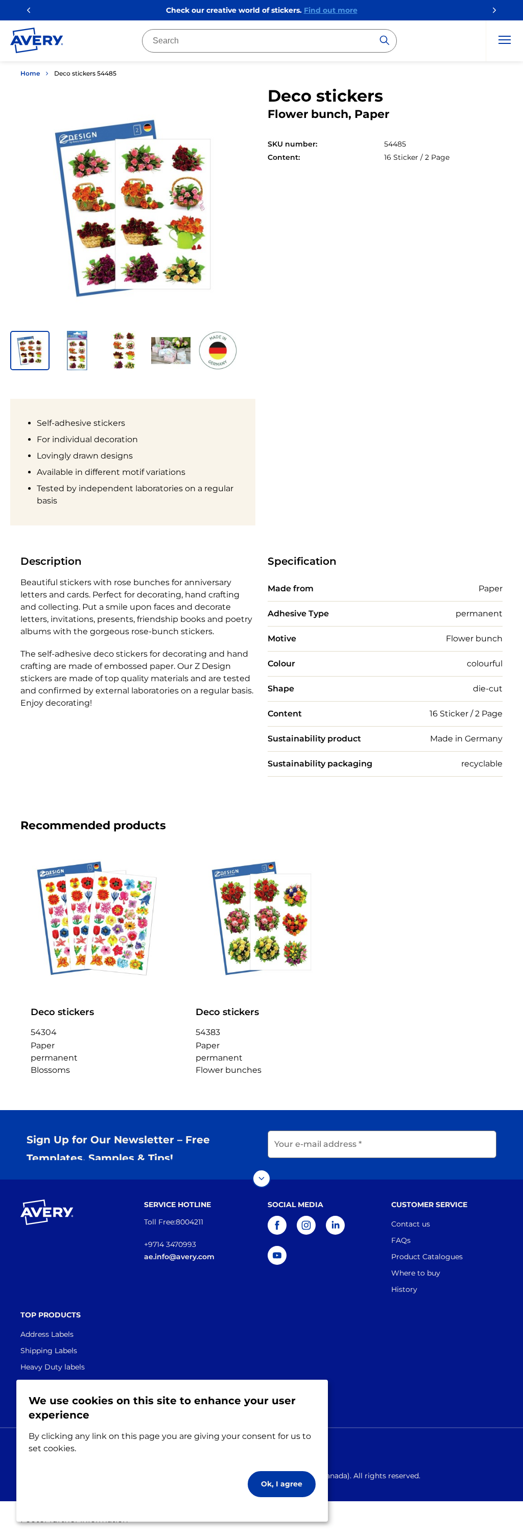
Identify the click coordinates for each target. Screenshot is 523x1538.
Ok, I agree (281, 1483)
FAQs (401, 1240)
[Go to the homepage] (36, 42)
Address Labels (47, 1334)
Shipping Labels (48, 1350)
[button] (30, 350)
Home (30, 73)
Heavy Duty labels (52, 1367)
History (404, 1289)
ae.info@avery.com (179, 1256)
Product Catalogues (427, 1256)
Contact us (410, 1224)
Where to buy (415, 1273)
